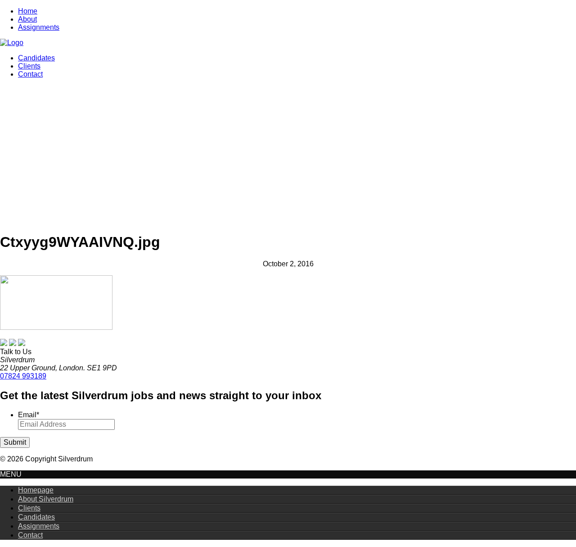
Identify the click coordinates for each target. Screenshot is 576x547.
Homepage (36, 490)
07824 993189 (23, 376)
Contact (30, 74)
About (27, 19)
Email (28, 415)
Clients (29, 66)
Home (27, 11)
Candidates (36, 58)
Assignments (38, 27)
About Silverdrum (45, 499)
